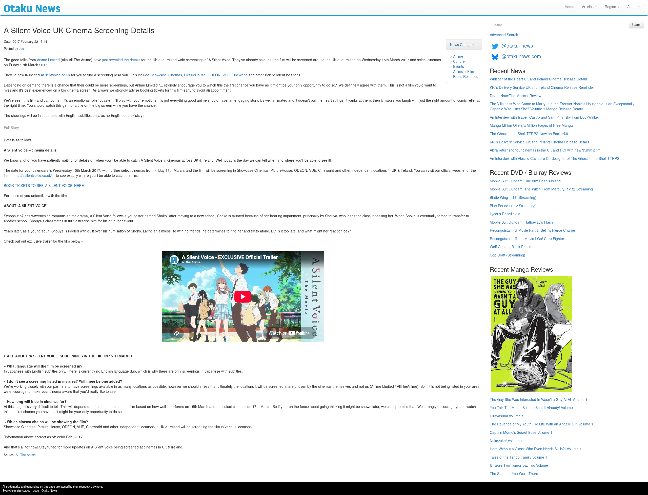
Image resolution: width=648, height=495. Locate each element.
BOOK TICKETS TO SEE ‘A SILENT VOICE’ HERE (44, 185)
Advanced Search (504, 34)
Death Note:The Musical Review (515, 95)
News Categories (463, 44)
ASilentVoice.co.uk (55, 74)
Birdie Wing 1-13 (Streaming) (513, 197)
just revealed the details (121, 59)
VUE (226, 74)
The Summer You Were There (514, 473)
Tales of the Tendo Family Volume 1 (518, 457)
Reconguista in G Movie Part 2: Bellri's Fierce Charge (532, 230)
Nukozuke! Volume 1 (506, 440)
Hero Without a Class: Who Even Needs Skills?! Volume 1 (536, 448)
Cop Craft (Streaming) (507, 254)
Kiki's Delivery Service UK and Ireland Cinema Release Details (539, 141)
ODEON (214, 74)
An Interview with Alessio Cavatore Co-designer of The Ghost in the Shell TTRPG (555, 158)
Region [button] (611, 6)
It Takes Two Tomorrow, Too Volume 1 (520, 465)
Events (458, 66)
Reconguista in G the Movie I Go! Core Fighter (527, 238)
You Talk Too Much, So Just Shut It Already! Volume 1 (533, 407)
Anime (458, 56)
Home (569, 6)
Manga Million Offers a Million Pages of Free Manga (531, 125)
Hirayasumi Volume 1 (507, 415)
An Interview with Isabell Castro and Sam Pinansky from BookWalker (544, 117)
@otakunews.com (521, 56)
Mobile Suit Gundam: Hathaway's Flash (521, 222)
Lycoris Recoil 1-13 (505, 213)
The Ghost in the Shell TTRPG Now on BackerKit (529, 133)
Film (470, 71)
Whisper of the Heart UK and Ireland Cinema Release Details (539, 78)
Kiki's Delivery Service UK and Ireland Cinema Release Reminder (542, 87)
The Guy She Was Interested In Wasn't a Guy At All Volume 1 (539, 399)
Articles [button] (588, 6)
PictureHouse (195, 74)
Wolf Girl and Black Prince (510, 246)
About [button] (632, 6)
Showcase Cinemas (166, 74)
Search (636, 24)
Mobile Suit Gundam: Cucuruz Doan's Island (525, 180)
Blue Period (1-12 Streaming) (513, 205)
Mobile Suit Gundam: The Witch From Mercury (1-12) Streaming (541, 188)
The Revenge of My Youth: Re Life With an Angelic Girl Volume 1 (541, 423)
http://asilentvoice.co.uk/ (32, 175)
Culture (459, 61)
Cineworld (240, 74)
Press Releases (465, 76)
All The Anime (26, 455)
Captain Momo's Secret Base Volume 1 (521, 432)
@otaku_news (517, 45)
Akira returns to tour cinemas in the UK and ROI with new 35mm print (545, 150)
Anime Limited (48, 59)
